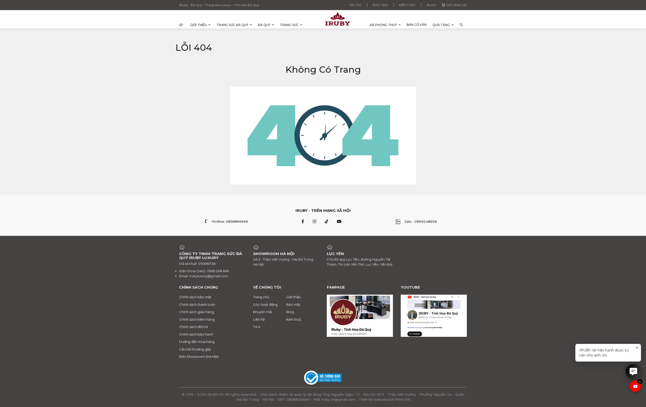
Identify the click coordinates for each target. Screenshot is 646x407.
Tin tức (355, 5)
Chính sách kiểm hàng (197, 319)
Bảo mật (293, 304)
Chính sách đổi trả (193, 327)
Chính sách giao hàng (196, 312)
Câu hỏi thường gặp (195, 349)
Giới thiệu (198, 25)
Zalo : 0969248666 (420, 221)
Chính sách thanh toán (197, 304)
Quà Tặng (441, 25)
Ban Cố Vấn (416, 25)
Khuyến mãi (262, 312)
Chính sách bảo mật (195, 297)
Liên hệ (259, 319)
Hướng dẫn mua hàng (196, 342)
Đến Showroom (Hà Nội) (199, 356)
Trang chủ (261, 297)
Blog (431, 5)
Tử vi (256, 327)
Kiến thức (407, 5)
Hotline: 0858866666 (230, 221)
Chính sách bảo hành (196, 334)
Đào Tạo (380, 5)
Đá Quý (264, 25)
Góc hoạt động (265, 304)
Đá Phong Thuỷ (383, 25)
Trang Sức (289, 25)
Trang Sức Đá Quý (232, 25)
